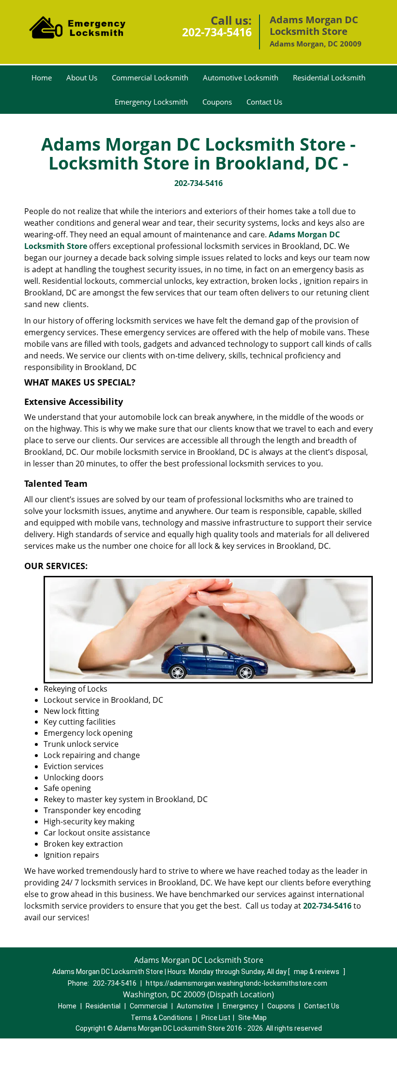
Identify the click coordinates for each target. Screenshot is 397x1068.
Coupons (217, 102)
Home (41, 77)
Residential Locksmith (329, 77)
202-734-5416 (217, 32)
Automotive (195, 1006)
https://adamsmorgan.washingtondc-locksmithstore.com (236, 983)
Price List (215, 1018)
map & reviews (317, 971)
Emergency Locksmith (151, 102)
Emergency (240, 1006)
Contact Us (264, 102)
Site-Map (252, 1018)
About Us (81, 77)
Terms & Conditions (161, 1018)
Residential (103, 1006)
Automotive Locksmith (240, 77)
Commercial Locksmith (150, 77)
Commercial (149, 1006)
